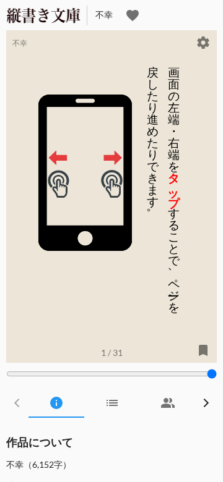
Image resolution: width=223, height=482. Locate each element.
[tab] (56, 403)
